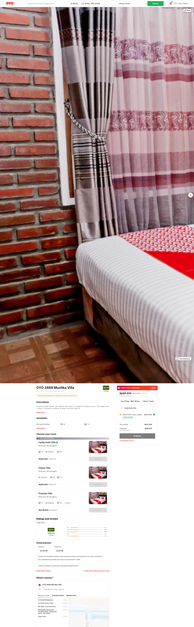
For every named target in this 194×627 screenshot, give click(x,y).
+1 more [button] (67, 503)
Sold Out (98, 484)
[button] (137, 441)
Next (190, 195)
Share (189, 10)
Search (155, 4)
